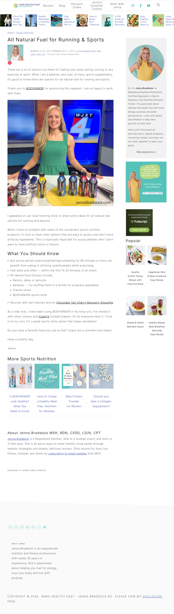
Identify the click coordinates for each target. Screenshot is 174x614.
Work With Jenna (117, 5)
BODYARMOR (35, 88)
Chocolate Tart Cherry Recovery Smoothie (84, 302)
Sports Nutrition (25, 32)
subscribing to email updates (67, 453)
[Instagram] (132, 5)
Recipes (48, 5)
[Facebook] (140, 5)
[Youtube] (148, 5)
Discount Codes (77, 5)
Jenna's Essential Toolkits (97, 5)
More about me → (146, 151)
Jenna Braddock (18, 438)
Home (10, 32)
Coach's (44, 316)
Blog (62, 5)
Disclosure (152, 596)
